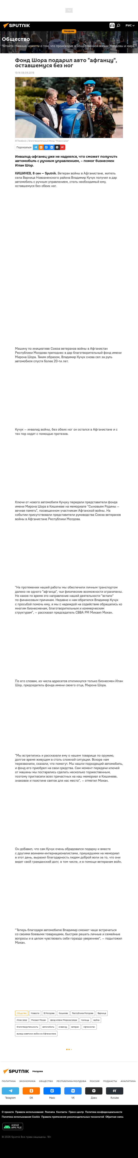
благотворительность (27, 1026)
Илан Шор (22, 1020)
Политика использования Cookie (21, 1116)
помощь (85, 1020)
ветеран (75, 1026)
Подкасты (110, 1081)
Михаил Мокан (38, 1020)
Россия (95, 1081)
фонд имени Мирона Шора (63, 1020)
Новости (35, 1013)
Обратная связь (114, 1116)
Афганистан (89, 1026)
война (96, 1020)
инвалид (63, 1026)
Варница (102, 1013)
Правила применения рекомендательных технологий (72, 1116)
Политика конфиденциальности (103, 1112)
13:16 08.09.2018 (24, 72)
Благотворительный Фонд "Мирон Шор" (49, 140)
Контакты (61, 1112)
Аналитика (128, 1081)
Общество (22, 1013)
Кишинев (63, 1013)
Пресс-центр (76, 1112)
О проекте (8, 1112)
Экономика (27, 1081)
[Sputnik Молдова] (17, 28)
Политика (9, 1081)
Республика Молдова (82, 1013)
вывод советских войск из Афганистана (36, 1033)
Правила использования (29, 1112)
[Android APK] (13, 1127)
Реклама (50, 1112)
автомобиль (48, 1026)
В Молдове (49, 1013)
